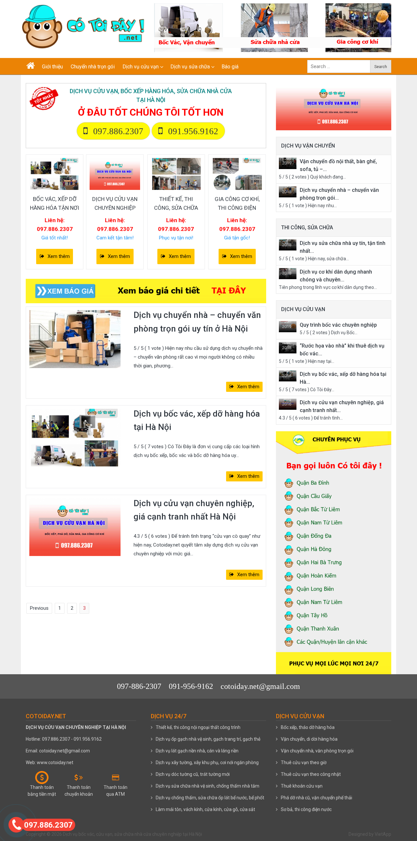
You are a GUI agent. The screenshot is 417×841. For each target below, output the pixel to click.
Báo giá (230, 67)
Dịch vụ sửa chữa (190, 67)
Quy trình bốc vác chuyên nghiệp (338, 325)
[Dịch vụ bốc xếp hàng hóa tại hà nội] (54, 174)
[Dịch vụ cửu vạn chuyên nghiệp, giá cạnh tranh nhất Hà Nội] (75, 527)
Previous (39, 608)
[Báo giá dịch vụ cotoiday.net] (146, 291)
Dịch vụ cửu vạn (140, 67)
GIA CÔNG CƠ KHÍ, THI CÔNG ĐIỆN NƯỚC (237, 208)
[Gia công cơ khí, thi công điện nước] (237, 174)
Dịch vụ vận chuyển (308, 146)
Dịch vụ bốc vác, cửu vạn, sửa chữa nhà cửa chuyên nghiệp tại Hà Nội (132, 834)
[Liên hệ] (16, 824)
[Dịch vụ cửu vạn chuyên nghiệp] (115, 174)
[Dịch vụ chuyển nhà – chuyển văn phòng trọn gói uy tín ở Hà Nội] (75, 339)
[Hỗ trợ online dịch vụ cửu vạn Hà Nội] (333, 103)
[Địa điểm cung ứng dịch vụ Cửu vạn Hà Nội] (333, 549)
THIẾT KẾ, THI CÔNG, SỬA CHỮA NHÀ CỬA (176, 208)
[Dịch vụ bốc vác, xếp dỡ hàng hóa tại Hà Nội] (75, 437)
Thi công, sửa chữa (307, 227)
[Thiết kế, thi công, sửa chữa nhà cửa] (176, 174)
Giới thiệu (52, 67)
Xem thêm (59, 256)
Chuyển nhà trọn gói (93, 67)
